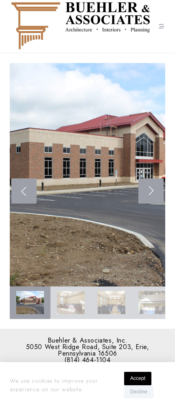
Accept (137, 378)
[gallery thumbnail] (30, 302)
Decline (138, 392)
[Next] (151, 191)
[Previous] (24, 191)
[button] (87, 174)
